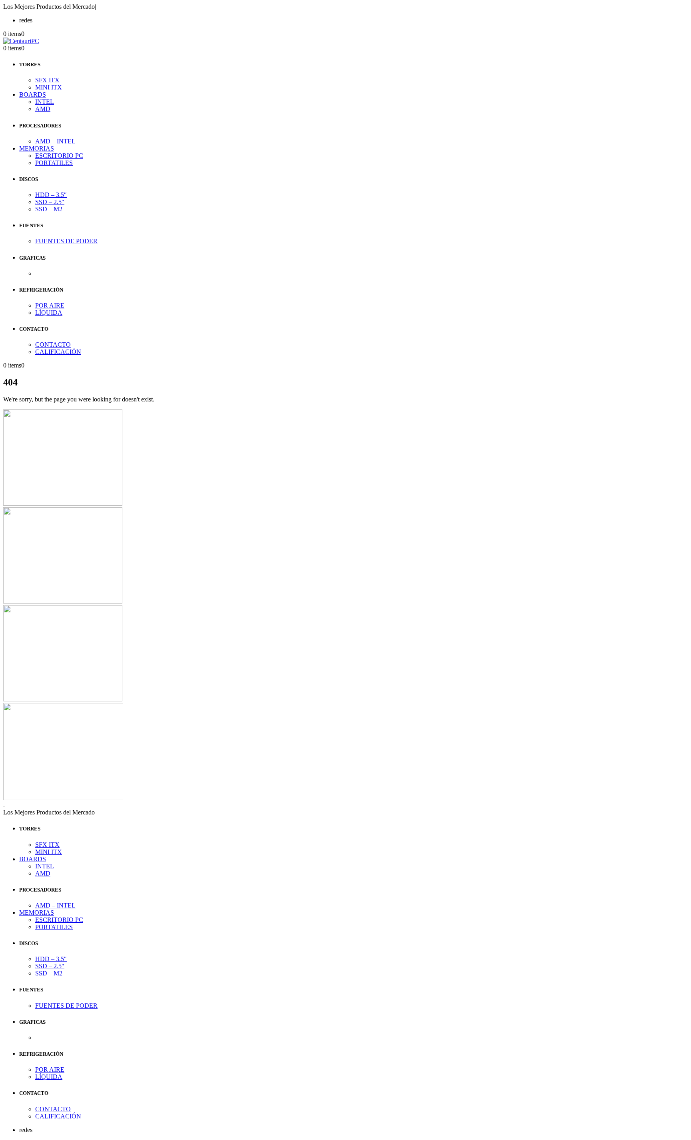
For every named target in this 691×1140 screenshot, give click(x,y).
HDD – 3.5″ (51, 194)
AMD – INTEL (55, 141)
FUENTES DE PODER (66, 241)
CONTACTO (53, 344)
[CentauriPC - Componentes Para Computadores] (21, 41)
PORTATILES (54, 162)
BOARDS (32, 94)
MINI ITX (48, 87)
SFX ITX (47, 80)
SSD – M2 (48, 209)
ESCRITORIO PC (59, 155)
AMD (42, 108)
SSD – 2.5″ (49, 202)
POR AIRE (49, 305)
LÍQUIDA (48, 312)
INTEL (44, 101)
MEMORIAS (36, 148)
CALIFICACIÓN (58, 351)
